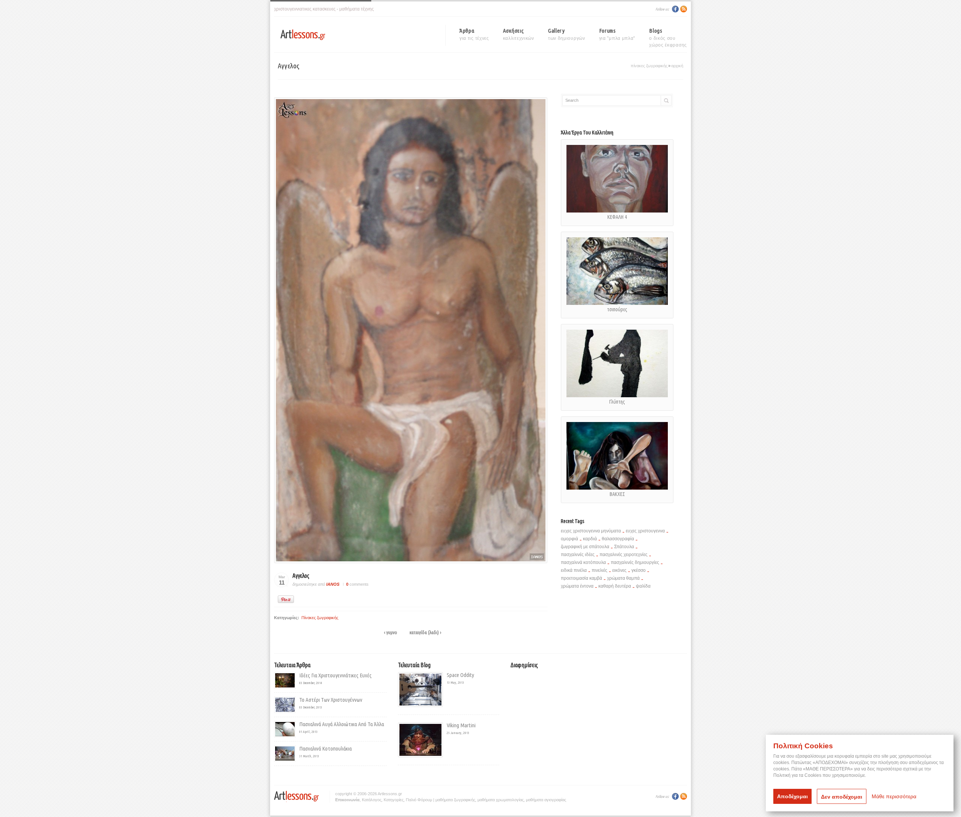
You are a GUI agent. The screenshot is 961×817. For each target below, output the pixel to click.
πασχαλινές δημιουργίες (635, 562)
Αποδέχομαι (792, 796)
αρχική (677, 65)
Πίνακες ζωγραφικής (649, 65)
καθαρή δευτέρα (614, 586)
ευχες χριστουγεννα (645, 531)
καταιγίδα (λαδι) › (425, 632)
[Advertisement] (574, 723)
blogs (668, 35)
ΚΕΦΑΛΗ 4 (617, 217)
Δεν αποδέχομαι (841, 797)
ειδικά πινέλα (574, 570)
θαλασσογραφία (618, 538)
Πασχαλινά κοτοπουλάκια (325, 748)
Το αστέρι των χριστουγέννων (330, 699)
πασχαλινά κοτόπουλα (583, 562)
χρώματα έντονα (577, 586)
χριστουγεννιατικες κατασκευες (305, 9)
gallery (566, 34)
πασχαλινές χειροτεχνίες (623, 554)
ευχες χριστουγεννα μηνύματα (591, 531)
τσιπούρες (617, 309)
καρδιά (590, 538)
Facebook (675, 9)
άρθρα (474, 34)
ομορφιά (569, 538)
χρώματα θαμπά (623, 578)
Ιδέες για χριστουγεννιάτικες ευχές (335, 675)
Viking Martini (461, 725)
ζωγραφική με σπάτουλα (585, 546)
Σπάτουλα (624, 546)
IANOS (332, 584)
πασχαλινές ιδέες (578, 554)
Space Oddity (460, 675)
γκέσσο (638, 570)
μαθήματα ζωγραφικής (455, 799)
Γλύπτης (617, 402)
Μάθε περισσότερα (894, 796)
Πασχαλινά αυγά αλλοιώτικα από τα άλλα (341, 724)
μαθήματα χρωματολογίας (500, 799)
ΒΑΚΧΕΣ (617, 494)
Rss (683, 9)
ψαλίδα (643, 586)
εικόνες (619, 570)
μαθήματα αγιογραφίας (546, 799)
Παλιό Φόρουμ (419, 799)
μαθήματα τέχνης (356, 9)
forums (617, 34)
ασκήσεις (518, 34)
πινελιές (599, 570)
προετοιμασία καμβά (581, 578)
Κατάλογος (371, 799)
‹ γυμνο (390, 632)
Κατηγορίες (394, 799)
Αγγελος (300, 575)
